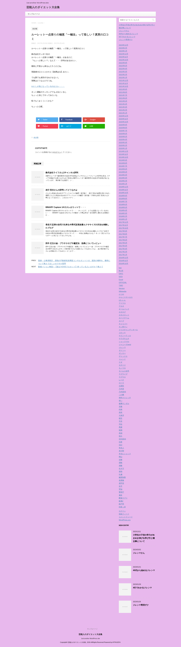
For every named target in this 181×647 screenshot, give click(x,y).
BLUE (121, 271)
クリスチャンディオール (128, 330)
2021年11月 (123, 83)
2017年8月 (123, 234)
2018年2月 (123, 216)
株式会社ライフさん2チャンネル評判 (62, 172)
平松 (120, 424)
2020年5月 (123, 137)
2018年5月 (123, 207)
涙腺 (120, 460)
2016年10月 (123, 264)
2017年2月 (123, 252)
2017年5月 (123, 243)
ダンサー (122, 353)
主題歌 (121, 386)
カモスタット (124, 315)
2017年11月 (123, 225)
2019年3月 (123, 178)
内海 (120, 409)
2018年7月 (123, 202)
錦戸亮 (121, 504)
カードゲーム (124, 318)
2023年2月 (123, 48)
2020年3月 (123, 142)
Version (122, 288)
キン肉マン (123, 327)
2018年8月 (123, 199)
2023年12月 (123, 45)
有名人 (121, 448)
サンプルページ (34, 14)
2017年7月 (123, 237)
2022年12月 (123, 54)
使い (120, 401)
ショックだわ (124, 342)
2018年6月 (123, 204)
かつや (121, 294)
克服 (120, 406)
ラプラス (122, 377)
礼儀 (120, 474)
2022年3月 (123, 72)
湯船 (120, 463)
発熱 (120, 471)
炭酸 (120, 466)
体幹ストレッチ (125, 398)
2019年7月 (123, 166)
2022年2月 (123, 75)
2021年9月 (123, 89)
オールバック (124, 309)
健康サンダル (124, 404)
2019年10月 (123, 157)
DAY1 (121, 274)
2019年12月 (123, 151)
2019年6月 (123, 169)
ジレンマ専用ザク (126, 40)
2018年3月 (123, 213)
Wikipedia (122, 291)
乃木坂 (121, 389)
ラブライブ (123, 374)
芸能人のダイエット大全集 (43, 7)
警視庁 (121, 492)
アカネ (121, 306)
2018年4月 (123, 210)
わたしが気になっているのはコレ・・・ (48, 86)
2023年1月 (123, 51)
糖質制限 (122, 477)
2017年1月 (123, 255)
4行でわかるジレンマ (127, 37)
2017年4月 (123, 246)
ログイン (57, 152)
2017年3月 (123, 249)
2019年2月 (123, 181)
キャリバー (123, 324)
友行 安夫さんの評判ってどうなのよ (62, 190)
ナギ (120, 362)
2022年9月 (123, 63)
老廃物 (121, 480)
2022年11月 (123, 57)
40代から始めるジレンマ (128, 34)
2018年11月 (123, 190)
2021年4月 (123, 104)
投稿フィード (124, 514)
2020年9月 (123, 125)
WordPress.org (125, 520)
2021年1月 (123, 113)
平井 (120, 421)
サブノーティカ (125, 336)
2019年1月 (123, 184)
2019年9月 (123, 160)
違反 (120, 495)
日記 (120, 445)
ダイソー (122, 350)
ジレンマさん (124, 31)
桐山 (120, 457)
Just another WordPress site (90, 638)
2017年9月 (123, 231)
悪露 (120, 427)
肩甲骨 (121, 483)
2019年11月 (123, 154)
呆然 (120, 412)
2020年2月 (123, 145)
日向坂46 (122, 439)
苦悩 (120, 489)
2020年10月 (123, 122)
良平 (120, 486)
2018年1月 (123, 219)
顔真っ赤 (122, 507)
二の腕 (121, 395)
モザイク (122, 365)
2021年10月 (123, 86)
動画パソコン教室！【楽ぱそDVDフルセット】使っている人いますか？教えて (70, 267)
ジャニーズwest (125, 344)
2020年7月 (123, 131)
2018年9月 (123, 196)
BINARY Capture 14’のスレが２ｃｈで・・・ (66, 207)
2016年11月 (123, 261)
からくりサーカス (126, 297)
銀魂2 (121, 501)
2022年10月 (123, 60)
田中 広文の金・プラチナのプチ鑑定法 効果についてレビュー (73, 243)
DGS (121, 277)
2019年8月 (123, 163)
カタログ (122, 312)
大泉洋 (121, 415)
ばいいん (122, 300)
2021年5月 (123, 101)
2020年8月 (123, 128)
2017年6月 (123, 240)
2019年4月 (123, 175)
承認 (120, 433)
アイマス (122, 303)
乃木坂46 (122, 392)
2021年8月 (123, 92)
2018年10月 (123, 193)
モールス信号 (124, 371)
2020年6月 (123, 134)
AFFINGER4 (116, 642)
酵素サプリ (123, 498)
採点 (120, 436)
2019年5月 (123, 172)
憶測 (120, 430)
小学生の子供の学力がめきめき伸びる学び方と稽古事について (144, 538)
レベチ (121, 380)
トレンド (122, 359)
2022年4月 (123, 69)
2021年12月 (123, 80)
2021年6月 (123, 98)
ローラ (121, 383)
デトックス (123, 356)
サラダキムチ (124, 339)
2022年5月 (123, 66)
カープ (121, 321)
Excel (121, 280)
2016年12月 (123, 258)
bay (120, 268)
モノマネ (122, 368)
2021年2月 (123, 110)
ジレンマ (122, 347)
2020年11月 (123, 119)
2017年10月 (123, 228)
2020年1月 (123, 148)
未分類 (36, 137)
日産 (120, 442)
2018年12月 (123, 187)
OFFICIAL (123, 282)
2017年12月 (123, 222)
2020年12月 (123, 116)
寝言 (120, 418)
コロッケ (122, 333)
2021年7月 (123, 95)
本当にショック (125, 454)
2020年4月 (123, 139)
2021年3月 (123, 107)
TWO (121, 285)
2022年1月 (123, 77)
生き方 (121, 468)
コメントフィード (126, 517)
